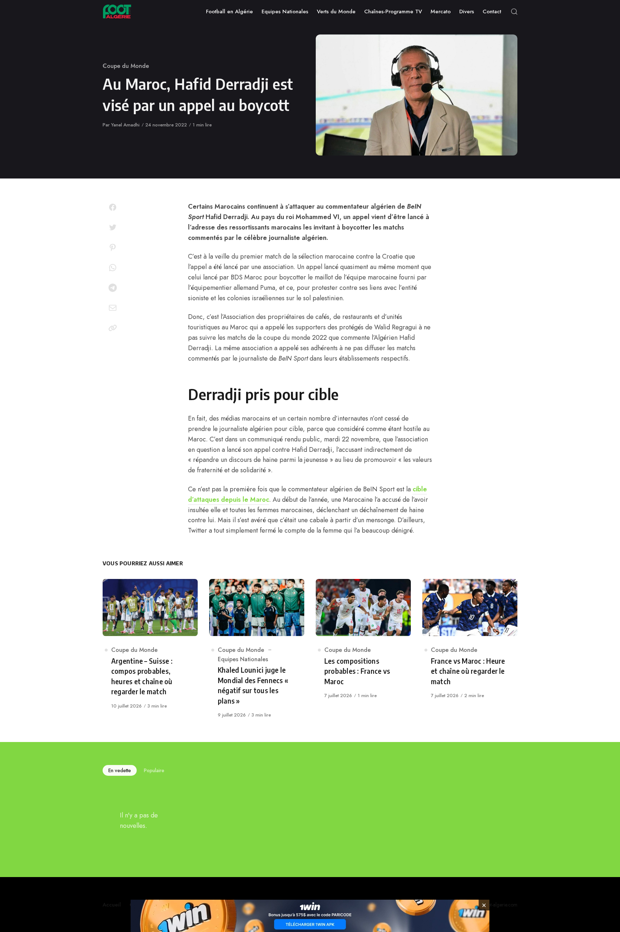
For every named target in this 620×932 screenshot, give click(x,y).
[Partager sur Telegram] (113, 288)
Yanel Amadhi (125, 124)
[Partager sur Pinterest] (113, 247)
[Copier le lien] (113, 328)
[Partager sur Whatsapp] (113, 268)
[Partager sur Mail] (113, 308)
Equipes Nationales (243, 659)
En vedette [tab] (119, 770)
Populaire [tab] (154, 770)
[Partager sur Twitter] (113, 227)
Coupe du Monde (126, 66)
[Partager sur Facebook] (113, 207)
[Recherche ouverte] (514, 11)
